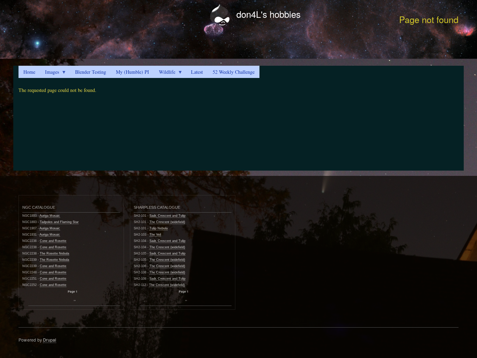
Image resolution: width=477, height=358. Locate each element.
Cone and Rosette (53, 241)
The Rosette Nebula (54, 253)
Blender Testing (90, 72)
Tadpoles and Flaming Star (59, 222)
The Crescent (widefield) (167, 222)
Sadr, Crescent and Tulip (167, 215)
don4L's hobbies (268, 14)
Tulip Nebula (158, 228)
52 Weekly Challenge (234, 72)
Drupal (49, 340)
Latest (197, 72)
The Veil (155, 234)
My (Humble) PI (132, 72)
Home (29, 72)
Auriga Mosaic (49, 215)
